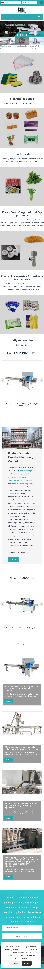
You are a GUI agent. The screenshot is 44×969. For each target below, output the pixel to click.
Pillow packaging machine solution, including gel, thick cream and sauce (21, 748)
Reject (15, 963)
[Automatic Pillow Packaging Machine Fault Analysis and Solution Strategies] (22, 665)
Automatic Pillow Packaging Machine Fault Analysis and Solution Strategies (21, 688)
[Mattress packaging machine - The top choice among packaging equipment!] (22, 782)
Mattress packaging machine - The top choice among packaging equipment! (20, 805)
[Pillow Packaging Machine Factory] (22, 29)
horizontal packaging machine (20, 480)
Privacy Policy (21, 958)
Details (13, 559)
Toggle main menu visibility (39, 17)
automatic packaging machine (23, 484)
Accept (26, 963)
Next (39, 27)
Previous (4, 27)
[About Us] (22, 448)
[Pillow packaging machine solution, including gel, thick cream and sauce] (22, 724)
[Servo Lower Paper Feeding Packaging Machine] (22, 398)
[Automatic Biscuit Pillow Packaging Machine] (22, 622)
